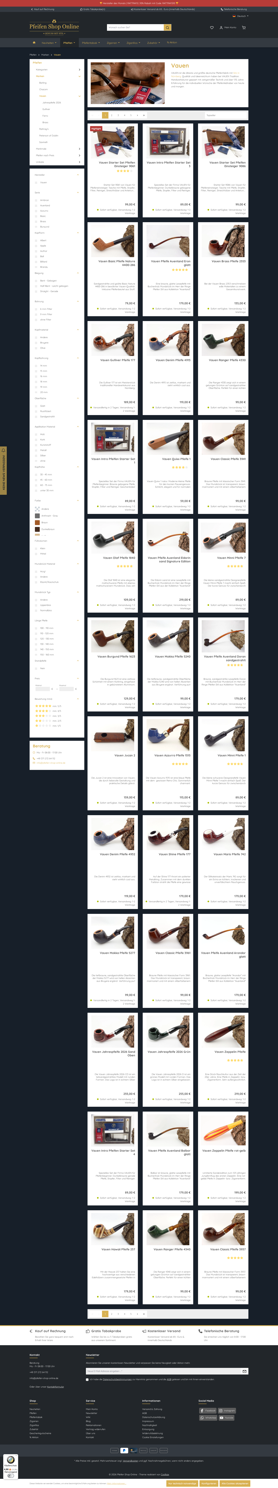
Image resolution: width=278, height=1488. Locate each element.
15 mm (43, 371)
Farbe (38, 500)
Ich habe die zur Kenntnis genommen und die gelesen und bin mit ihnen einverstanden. (152, 1379)
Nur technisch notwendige (182, 1483)
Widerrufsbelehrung (152, 1433)
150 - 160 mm (47, 654)
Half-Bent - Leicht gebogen (54, 285)
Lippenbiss (45, 605)
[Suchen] (167, 27)
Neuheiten (35, 1409)
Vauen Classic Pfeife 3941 (228, 459)
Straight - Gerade (49, 291)
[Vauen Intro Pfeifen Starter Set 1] (112, 439)
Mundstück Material (45, 563)
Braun (45, 522)
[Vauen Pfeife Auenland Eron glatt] (167, 241)
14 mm (43, 365)
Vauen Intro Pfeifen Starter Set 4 (113, 1152)
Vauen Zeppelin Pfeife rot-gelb (224, 1150)
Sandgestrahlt (47, 416)
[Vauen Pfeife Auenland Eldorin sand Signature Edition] (167, 537)
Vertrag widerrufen (95, 1429)
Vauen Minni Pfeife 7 (231, 558)
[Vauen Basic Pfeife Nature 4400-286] (112, 241)
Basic (43, 216)
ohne (42, 460)
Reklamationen (93, 1425)
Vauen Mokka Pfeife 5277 (117, 953)
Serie (37, 192)
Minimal (44, 687)
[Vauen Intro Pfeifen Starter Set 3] (167, 142)
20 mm (44, 392)
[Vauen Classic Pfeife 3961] (167, 933)
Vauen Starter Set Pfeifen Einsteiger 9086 (227, 164)
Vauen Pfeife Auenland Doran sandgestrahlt (225, 658)
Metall (43, 450)
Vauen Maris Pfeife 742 (230, 854)
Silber (43, 455)
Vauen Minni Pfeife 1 (232, 755)
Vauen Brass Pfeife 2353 (229, 261)
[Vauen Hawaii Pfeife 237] (112, 1229)
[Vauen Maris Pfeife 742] (223, 834)
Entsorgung (148, 1429)
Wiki (88, 1417)
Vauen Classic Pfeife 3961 (173, 953)
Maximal (68, 687)
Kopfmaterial (41, 329)
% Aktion (34, 1437)
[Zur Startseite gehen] (54, 27)
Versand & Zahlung (152, 1409)
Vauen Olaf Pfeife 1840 (119, 558)
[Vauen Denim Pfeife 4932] (112, 834)
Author (43, 251)
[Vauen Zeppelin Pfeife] (223, 1031)
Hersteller (40, 174)
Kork (42, 439)
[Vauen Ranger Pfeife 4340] (167, 1229)
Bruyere (44, 342)
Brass (43, 221)
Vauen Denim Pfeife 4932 (117, 854)
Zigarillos (34, 1425)
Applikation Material (45, 426)
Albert (43, 240)
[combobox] (135, 27)
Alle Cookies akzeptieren (235, 1483)
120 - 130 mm (47, 638)
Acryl (42, 571)
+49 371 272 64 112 (39, 1372)
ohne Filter (45, 319)
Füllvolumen (41, 540)
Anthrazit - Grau (50, 515)
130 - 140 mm (47, 644)
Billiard (43, 261)
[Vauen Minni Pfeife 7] (223, 537)
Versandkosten (130, 1460)
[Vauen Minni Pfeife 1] (223, 735)
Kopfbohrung (41, 358)
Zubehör (34, 1429)
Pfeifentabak (36, 1417)
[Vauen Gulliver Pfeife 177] (112, 340)
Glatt (42, 405)
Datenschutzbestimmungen (117, 1379)
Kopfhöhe (40, 466)
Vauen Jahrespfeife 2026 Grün (169, 1052)
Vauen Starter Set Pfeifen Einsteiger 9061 (117, 164)
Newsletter (91, 1413)
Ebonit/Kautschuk (49, 582)
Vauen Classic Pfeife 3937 (228, 1249)
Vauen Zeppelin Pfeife (230, 1052)
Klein (42, 548)
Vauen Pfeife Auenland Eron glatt (170, 263)
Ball (42, 256)
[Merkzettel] (212, 27)
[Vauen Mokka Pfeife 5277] (112, 933)
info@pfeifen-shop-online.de (51, 762)
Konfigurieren (209, 1483)
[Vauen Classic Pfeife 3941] (223, 439)
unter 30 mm (47, 490)
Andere (44, 337)
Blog (88, 1421)
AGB (169, 1379)
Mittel (43, 553)
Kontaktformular (55, 1386)
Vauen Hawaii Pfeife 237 (118, 1249)
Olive (42, 347)
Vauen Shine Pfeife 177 (174, 854)
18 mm (43, 381)
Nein (42, 668)
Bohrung (39, 301)
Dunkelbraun (48, 529)
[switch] (11, 1476)
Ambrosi (44, 200)
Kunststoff (45, 444)
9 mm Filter (46, 314)
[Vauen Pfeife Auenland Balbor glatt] (167, 1130)
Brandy (44, 266)
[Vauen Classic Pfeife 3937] (223, 1229)
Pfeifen (33, 1413)
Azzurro (44, 210)
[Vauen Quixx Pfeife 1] (167, 439)
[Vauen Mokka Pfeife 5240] (167, 636)
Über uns (90, 1433)
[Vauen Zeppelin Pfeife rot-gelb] (223, 1130)
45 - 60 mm (46, 479)
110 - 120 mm (46, 633)
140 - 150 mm (47, 649)
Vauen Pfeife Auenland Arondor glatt (223, 954)
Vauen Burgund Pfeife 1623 (116, 656)
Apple (43, 245)
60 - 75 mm (46, 485)
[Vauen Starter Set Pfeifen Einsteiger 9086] (223, 142)
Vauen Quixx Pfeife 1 (176, 459)
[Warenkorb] (244, 27)
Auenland (45, 205)
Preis (37, 678)
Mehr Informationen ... (116, 1483)
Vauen (43, 182)
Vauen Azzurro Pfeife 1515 (172, 755)
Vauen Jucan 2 (125, 755)
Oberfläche (40, 398)
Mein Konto (92, 1409)
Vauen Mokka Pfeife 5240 (172, 656)
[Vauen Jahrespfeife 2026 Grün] (167, 1031)
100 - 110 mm (46, 628)
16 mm (43, 376)
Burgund (44, 226)
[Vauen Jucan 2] (112, 735)
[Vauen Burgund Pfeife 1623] (112, 636)
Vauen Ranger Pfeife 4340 (172, 1249)
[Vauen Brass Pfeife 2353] (223, 241)
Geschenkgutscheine (40, 1433)
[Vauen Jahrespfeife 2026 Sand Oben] (112, 1031)
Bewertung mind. (43, 698)
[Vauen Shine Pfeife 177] (167, 834)
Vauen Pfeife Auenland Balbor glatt (169, 1152)
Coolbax (165, 1474)
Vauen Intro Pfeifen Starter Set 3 (168, 164)
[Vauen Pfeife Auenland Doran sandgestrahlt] (223, 636)
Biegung (39, 273)
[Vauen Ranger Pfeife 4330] (223, 340)
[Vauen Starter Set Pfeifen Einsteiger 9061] (112, 142)
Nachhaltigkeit (149, 1425)
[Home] (34, 42)
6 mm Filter (46, 309)
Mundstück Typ (42, 592)
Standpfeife (40, 660)
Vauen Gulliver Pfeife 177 (117, 360)
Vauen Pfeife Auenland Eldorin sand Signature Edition (169, 559)
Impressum (148, 1421)
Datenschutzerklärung (153, 1417)
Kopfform (40, 232)
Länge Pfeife (41, 620)
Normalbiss (46, 610)
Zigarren (34, 1421)
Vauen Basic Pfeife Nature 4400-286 (116, 263)
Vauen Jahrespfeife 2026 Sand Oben (113, 1053)
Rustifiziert (45, 411)
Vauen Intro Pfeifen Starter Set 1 (113, 460)
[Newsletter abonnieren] (244, 1371)
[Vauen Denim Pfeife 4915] (167, 340)
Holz (42, 434)
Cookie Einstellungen (153, 1437)
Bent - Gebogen (48, 280)
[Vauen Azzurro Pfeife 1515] (167, 735)
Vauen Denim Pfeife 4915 (173, 360)
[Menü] (16, 1456)
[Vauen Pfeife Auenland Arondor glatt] (223, 933)
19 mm (43, 386)
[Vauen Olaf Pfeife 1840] (112, 537)
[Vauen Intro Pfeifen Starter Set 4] (112, 1130)
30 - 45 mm (46, 474)
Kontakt (90, 1437)
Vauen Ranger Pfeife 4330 (227, 360)
